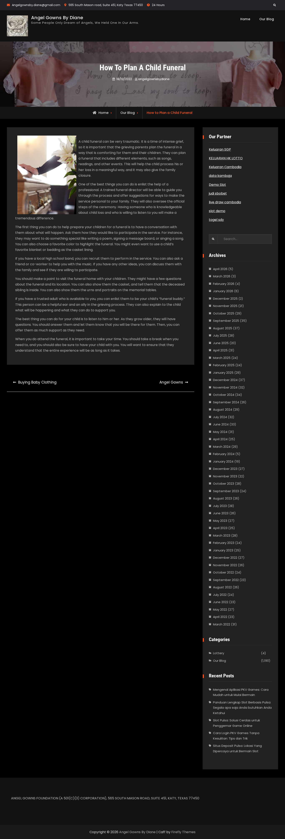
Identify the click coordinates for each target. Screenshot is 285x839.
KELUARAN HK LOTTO (226, 158)
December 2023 (225, 469)
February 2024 (224, 454)
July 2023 (220, 506)
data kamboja (220, 175)
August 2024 (222, 409)
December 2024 (225, 380)
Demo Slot (217, 184)
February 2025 (224, 365)
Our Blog (266, 19)
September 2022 (226, 580)
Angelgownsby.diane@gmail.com (36, 5)
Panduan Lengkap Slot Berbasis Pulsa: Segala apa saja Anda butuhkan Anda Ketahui (242, 707)
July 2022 (220, 594)
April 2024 (220, 439)
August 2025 (222, 328)
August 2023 (222, 498)
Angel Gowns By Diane (57, 17)
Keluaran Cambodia (225, 167)
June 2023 (220, 513)
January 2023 (223, 550)
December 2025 (225, 298)
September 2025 (226, 320)
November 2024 (225, 387)
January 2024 (223, 461)
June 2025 (221, 343)
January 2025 (223, 372)
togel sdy (216, 219)
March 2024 (222, 446)
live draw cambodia (225, 202)
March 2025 (222, 358)
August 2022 (222, 587)
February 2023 (223, 543)
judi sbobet (218, 193)
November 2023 (225, 476)
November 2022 (225, 565)
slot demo (217, 211)
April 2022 (220, 617)
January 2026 (223, 291)
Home (245, 19)
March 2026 (221, 276)
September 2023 (226, 491)
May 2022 (220, 609)
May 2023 (220, 520)
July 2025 (220, 335)
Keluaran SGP (220, 149)
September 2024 (226, 402)
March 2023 (221, 535)
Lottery (218, 653)
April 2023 (220, 528)
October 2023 (223, 483)
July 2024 (220, 417)
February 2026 (223, 284)
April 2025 (220, 350)
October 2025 (223, 313)
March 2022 (221, 624)
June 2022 (220, 602)
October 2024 (223, 394)
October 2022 (223, 572)
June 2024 (221, 424)
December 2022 (225, 557)
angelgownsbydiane (154, 79)
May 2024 (220, 432)
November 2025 (225, 306)
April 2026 (220, 269)
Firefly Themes (183, 832)
